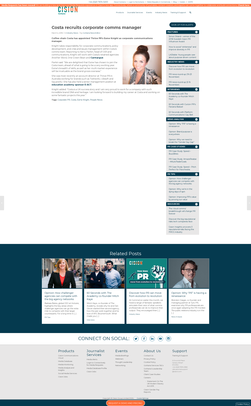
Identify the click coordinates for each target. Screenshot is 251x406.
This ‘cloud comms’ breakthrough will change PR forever (182, 211)
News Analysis (175, 119)
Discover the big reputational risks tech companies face (182, 220)
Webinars (119, 359)
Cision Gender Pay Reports (151, 391)
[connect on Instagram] (168, 338)
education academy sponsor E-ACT (71, 84)
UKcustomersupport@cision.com (180, 370)
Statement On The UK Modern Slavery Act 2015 (155, 383)
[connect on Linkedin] (152, 338)
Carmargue (97, 57)
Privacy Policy (149, 359)
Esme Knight (83, 100)
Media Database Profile (97, 368)
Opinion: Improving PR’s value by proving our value (182, 198)
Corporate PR (64, 100)
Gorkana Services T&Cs (153, 365)
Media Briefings (122, 356)
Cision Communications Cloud (68, 357)
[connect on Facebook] (144, 338)
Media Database (65, 361)
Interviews (173, 89)
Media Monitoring (65, 364)
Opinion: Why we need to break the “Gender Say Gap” (181, 140)
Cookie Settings (142, 398)
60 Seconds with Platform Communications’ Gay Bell (181, 113)
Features (172, 32)
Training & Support (180, 356)
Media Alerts (92, 359)
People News (96, 100)
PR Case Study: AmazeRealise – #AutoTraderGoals (182, 160)
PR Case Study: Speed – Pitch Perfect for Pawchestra (182, 168)
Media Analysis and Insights (66, 369)
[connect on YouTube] (160, 338)
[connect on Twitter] (136, 338)
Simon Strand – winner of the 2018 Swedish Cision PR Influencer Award (182, 39)
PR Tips (171, 174)
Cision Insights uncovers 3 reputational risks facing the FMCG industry (181, 229)
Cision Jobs (63, 377)
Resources (173, 204)
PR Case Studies (176, 146)
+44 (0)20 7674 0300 (179, 367)
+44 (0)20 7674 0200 (98, 2)
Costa (73, 100)
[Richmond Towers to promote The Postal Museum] (2, 203)
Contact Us (148, 356)
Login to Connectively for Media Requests (96, 364)
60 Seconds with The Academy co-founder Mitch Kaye (181, 96)
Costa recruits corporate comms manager (96, 27)
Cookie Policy (150, 362)
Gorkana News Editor (91, 33)
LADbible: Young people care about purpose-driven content (182, 56)
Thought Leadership (123, 362)
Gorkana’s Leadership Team (153, 370)
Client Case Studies (152, 374)
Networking (120, 365)
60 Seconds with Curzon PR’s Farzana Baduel (182, 105)
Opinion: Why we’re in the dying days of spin (180, 190)
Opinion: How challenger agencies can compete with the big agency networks (181, 181)
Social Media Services (67, 373)
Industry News (72, 33)
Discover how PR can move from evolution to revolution (181, 67)
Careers (147, 378)
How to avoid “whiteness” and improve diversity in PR (182, 48)
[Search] (190, 12)
